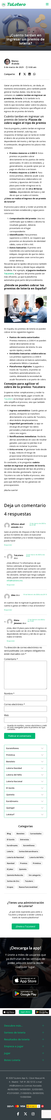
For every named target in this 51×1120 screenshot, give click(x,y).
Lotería (10, 851)
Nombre (9, 693)
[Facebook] (18, 1114)
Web (6, 715)
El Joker (10, 869)
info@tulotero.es (16, 1085)
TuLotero (9, 273)
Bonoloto (20, 833)
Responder (8, 545)
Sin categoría (34, 875)
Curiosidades (35, 833)
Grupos (10, 887)
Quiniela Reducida (15, 875)
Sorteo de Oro (13, 881)
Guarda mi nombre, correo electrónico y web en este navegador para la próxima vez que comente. (27, 727)
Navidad (10, 863)
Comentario (11, 659)
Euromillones (29, 845)
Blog (9, 833)
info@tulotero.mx (15, 580)
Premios (23, 863)
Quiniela (22, 869)
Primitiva (37, 863)
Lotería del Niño (37, 857)
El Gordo (10, 839)
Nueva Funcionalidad (28, 887)
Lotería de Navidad (15, 857)
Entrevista (24, 839)
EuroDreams (12, 845)
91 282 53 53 (29, 1082)
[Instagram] (33, 1114)
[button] (46, 4)
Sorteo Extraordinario (28, 851)
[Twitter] (25, 1114)
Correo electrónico (14, 704)
